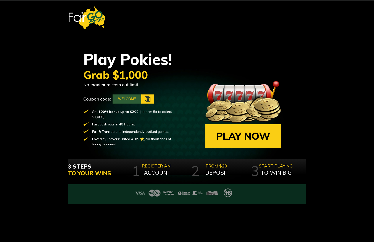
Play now (243, 136)
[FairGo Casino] (87, 17)
